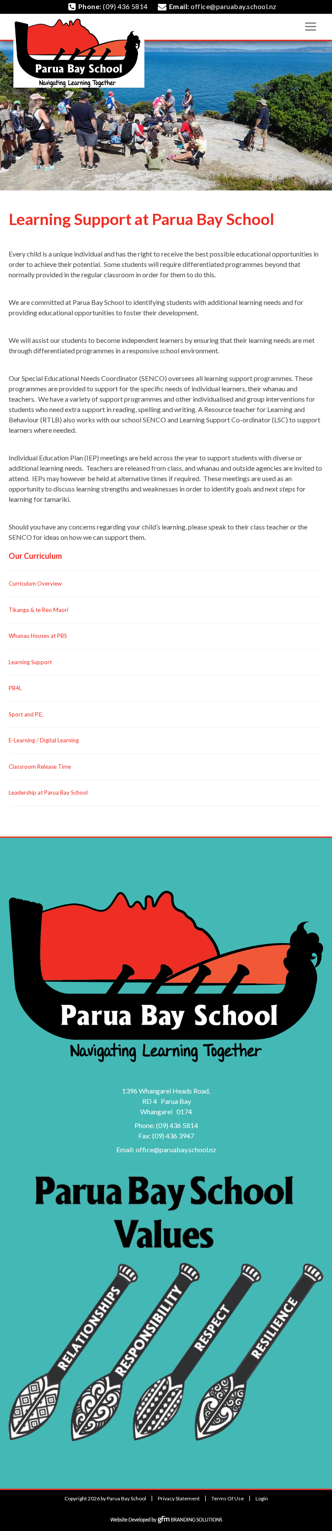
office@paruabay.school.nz (176, 1149)
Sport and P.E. (26, 714)
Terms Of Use (227, 1498)
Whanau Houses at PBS (38, 635)
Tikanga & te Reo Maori (38, 609)
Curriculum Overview (35, 583)
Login (261, 1498)
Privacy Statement (179, 1498)
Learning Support (30, 662)
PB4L (15, 688)
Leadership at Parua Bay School (48, 792)
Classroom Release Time (40, 766)
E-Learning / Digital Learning (44, 740)
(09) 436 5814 (177, 1125)
